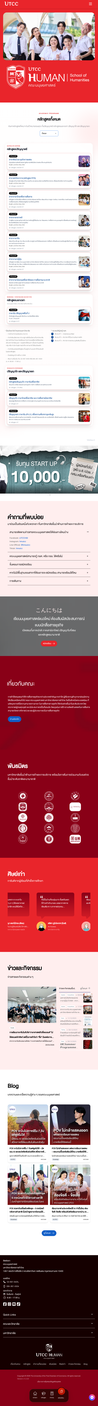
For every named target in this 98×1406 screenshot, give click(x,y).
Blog (85, 1364)
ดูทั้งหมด (47, 1233)
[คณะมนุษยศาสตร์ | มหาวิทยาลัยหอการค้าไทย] (12, 4)
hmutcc (22, 541)
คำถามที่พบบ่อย (39, 1364)
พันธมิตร (52, 1364)
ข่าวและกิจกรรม (74, 1364)
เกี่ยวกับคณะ (16, 1364)
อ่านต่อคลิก (14, 719)
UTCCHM (23, 538)
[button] (90, 4)
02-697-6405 (12, 1282)
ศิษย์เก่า (62, 1364)
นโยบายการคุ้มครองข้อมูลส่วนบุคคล (49, 1381)
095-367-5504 (12, 1286)
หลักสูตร (26, 1364)
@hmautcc (25, 545)
